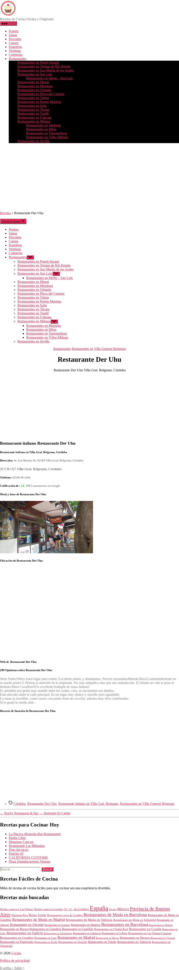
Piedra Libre (17, 838)
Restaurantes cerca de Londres (65, 915)
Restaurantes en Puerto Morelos (39, 102)
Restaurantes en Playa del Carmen (40, 94)
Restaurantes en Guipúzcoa (87, 933)
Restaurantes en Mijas (41, 129)
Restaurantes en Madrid (76, 937)
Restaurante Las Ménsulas (27, 846)
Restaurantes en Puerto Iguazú (38, 62)
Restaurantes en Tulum (33, 98)
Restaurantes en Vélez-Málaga (47, 137)
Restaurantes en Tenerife (72, 942)
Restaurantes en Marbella (43, 125)
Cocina (16, 953)
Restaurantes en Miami (33, 82)
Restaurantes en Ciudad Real (111, 929)
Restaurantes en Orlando (34, 90)
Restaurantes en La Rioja (114, 933)
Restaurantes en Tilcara (33, 109)
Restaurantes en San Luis (34, 74)
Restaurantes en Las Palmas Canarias (149, 933)
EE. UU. (68, 909)
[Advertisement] (89, 177)
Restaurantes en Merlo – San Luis (49, 78)
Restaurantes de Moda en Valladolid (134, 920)
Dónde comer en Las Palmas (16, 909)
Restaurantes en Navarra (135, 937)
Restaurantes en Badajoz (85, 925)
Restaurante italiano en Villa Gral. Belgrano (88, 803)
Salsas (13, 35)
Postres (14, 31)
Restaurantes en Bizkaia (161, 925)
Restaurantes (17, 58)
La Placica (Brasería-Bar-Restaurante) (35, 834)
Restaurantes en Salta (32, 106)
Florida (112, 909)
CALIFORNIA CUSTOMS (28, 857)
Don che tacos (18, 850)
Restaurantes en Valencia (134, 942)
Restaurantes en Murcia (107, 938)
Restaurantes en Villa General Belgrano (99, 349)
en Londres (81, 909)
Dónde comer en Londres (48, 909)
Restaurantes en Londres (16, 937)
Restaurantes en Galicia (25, 933)
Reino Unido (37, 915)
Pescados (15, 39)
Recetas (5, 213)
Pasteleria (15, 47)
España (99, 908)
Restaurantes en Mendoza (35, 86)
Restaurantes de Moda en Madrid (38, 919)
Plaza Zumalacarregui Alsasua (29, 861)
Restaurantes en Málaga (33, 121)
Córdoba (20, 803)
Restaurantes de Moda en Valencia (89, 920)
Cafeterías (15, 55)
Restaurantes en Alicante (27, 925)
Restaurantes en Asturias (57, 925)
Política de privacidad (15, 960)
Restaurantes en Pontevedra (17, 942)
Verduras (15, 51)
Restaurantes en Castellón (77, 929)
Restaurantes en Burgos (14, 929)
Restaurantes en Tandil (33, 113)
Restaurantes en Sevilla (33, 141)
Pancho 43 (16, 853)
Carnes (13, 43)
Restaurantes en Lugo (45, 938)
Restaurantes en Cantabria (45, 929)
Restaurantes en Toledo (102, 942)
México (123, 909)
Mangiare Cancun (21, 842)
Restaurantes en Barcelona (124, 924)
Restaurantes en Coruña (145, 929)
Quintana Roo (19, 915)
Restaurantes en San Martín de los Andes (45, 70)
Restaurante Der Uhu (42, 803)
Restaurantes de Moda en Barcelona (115, 914)
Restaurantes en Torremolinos (46, 133)
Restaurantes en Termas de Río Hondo (44, 66)
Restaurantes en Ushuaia (34, 117)
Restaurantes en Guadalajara (58, 933)
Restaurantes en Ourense (163, 938)
